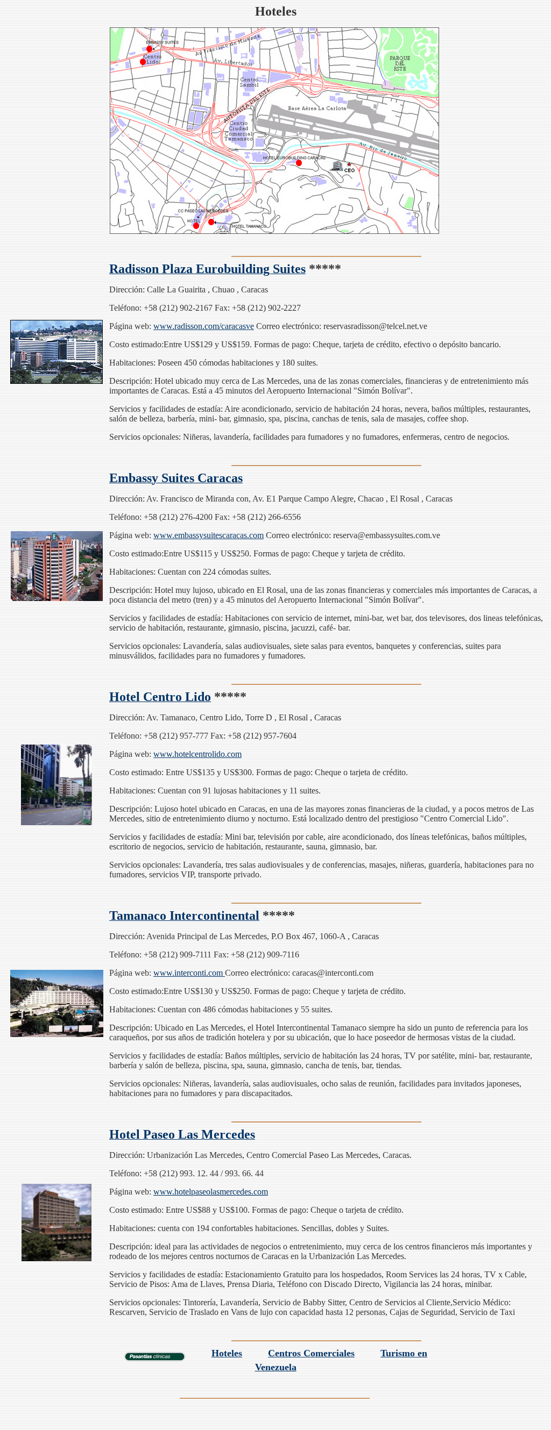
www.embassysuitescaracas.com (208, 535)
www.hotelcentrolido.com (197, 754)
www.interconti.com (189, 972)
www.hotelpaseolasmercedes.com (210, 1191)
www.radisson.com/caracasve (203, 326)
